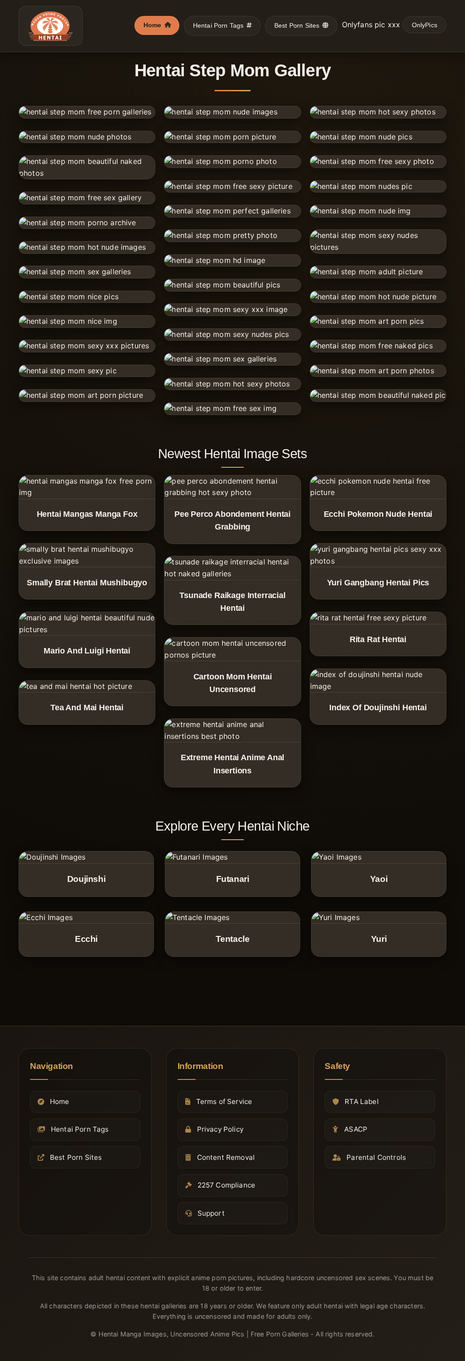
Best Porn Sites (296, 25)
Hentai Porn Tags (218, 25)
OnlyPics (424, 25)
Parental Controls (376, 1157)
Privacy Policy (220, 1129)
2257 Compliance (226, 1185)
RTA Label (361, 1101)
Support (211, 1213)
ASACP (355, 1129)
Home (152, 25)
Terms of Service (224, 1101)
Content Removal (226, 1157)
